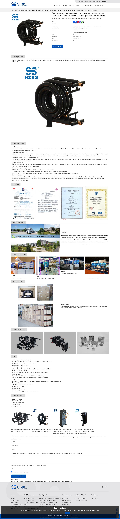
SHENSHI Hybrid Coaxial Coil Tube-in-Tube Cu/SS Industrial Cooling (87, 26)
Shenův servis (65, 498)
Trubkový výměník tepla (29, 500)
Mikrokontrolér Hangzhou (80, 498)
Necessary (51, 515)
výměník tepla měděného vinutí (65, 481)
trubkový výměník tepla (27, 481)
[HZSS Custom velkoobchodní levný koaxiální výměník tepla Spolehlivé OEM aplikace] (42, 418)
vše (16, 10)
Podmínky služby (25, 472)
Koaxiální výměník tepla (23, 10)
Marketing (70, 515)
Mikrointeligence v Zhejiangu (81, 500)
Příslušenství (15, 465)
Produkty (56, 5)
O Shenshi (13, 498)
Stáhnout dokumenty (66, 500)
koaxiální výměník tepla (16, 481)
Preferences (63, 515)
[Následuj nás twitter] (98, 498)
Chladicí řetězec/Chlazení (55, 498)
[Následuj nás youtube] (92, 498)
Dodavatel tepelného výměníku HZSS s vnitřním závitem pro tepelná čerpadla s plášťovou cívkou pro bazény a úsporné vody (63, 431)
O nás (86, 1)
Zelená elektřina (52, 500)
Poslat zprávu (19, 476)
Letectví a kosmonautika (44, 504)
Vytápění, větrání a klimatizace (45, 498)
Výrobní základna (15, 500)
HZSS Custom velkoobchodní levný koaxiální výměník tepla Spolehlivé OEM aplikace (42, 430)
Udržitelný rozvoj (15, 502)
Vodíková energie (53, 502)
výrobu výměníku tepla (38, 481)
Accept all (68, 513)
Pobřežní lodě (42, 502)
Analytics (57, 515)
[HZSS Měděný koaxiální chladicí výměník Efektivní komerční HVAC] (21, 418)
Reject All (52, 513)
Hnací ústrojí (52, 504)
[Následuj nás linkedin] (95, 498)
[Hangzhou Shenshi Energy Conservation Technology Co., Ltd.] (19, 4)
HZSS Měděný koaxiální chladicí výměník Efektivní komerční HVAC (20, 430)
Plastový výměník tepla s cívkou (31, 502)
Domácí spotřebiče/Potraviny (45, 500)
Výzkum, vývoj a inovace (16, 504)
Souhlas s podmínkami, (19, 472)
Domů (13, 10)
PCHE (25, 504)
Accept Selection (59, 513)
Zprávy (90, 1)
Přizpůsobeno (96, 1)
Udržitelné (81, 1)
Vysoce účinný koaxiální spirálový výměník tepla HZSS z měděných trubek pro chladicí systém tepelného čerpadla (84, 431)
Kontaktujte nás (99, 5)
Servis (77, 5)
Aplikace (64, 5)
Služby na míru (65, 504)
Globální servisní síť (66, 502)
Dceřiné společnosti (87, 5)
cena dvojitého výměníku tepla (50, 481)
